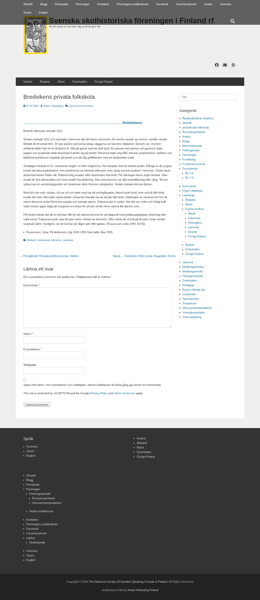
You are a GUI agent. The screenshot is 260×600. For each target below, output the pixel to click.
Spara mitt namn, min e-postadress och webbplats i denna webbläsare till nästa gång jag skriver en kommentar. (92, 384)
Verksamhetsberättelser (197, 308)
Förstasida (61, 4)
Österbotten (79, 81)
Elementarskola (192, 145)
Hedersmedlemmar (41, 511)
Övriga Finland (103, 81)
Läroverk (193, 227)
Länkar (208, 4)
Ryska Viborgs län (193, 289)
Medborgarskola (192, 271)
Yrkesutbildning (191, 317)
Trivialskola (189, 303)
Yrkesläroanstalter (193, 312)
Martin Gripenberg (53, 106)
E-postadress (32, 349)
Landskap (67, 240)
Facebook (162, 4)
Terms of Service (124, 393)
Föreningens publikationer (132, 4)
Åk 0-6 (189, 173)
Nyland (27, 81)
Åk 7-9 (189, 177)
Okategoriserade (192, 276)
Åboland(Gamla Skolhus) (198, 118)
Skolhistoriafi (37, 542)
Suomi (27, 12)
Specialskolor (190, 298)
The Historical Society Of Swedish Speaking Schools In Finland (128, 581)
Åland (61, 81)
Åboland (45, 81)
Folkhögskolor (191, 150)
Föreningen (82, 4)
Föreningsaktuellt (39, 493)
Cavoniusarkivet (186, 4)
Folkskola (194, 218)
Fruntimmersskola (193, 164)
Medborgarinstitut (193, 266)
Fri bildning (189, 159)
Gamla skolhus (194, 209)
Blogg (43, 4)
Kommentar (31, 285)
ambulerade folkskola (49, 240)
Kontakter (103, 4)
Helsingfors (195, 222)
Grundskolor (190, 168)
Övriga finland (196, 236)
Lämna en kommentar (81, 106)
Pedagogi (188, 285)
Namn (28, 333)
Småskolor (189, 294)
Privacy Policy (99, 393)
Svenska (225, 4)
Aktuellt (28, 4)
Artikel (186, 136)
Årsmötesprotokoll (193, 132)
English (43, 12)
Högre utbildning (192, 190)
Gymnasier (189, 186)
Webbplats (30, 364)
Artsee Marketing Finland (142, 590)
